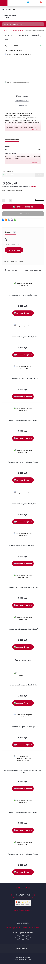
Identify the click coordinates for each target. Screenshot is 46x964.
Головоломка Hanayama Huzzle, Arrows (23, 587)
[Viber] (12, 219)
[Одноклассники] (6, 219)
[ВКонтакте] (3, 219)
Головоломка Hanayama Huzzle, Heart (22, 420)
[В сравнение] (42, 279)
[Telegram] (9, 219)
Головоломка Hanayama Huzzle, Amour (23, 462)
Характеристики (22, 100)
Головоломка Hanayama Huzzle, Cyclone (23, 378)
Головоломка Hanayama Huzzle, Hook (23, 545)
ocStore (27, 957)
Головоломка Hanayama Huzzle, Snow (23, 504)
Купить (39, 175)
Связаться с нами (23, 895)
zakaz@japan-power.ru (23, 910)
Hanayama (19, 50)
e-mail (6, 18)
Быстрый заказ (23, 214)
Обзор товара (22, 96)
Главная (4, 30)
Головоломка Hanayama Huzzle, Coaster (23, 295)
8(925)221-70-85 (10, 15)
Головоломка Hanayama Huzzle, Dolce (23, 337)
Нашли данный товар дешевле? (12, 190)
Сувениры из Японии (16, 30)
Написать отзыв (14, 250)
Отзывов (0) (22, 105)
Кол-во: (4, 197)
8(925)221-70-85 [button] (23, 888)
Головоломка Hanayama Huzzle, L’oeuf (23, 629)
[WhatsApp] (15, 219)
